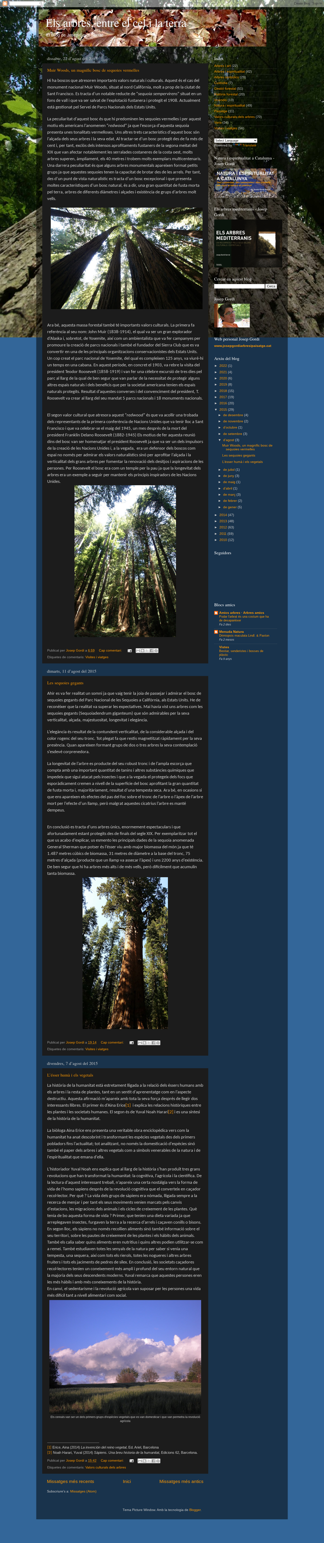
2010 (223, 540)
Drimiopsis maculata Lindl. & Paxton (244, 635)
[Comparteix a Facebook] (151, 650)
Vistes (224, 647)
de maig (229, 482)
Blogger (195, 1510)
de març (229, 494)
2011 (223, 534)
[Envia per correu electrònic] (138, 650)
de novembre (233, 421)
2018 (223, 391)
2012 (223, 527)
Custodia (220, 83)
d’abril (228, 488)
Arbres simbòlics (226, 77)
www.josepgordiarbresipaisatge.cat (242, 346)
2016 (223, 403)
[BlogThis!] (142, 650)
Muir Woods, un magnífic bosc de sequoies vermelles (93, 70)
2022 (223, 366)
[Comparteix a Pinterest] (156, 650)
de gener (230, 507)
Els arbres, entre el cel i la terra (116, 22)
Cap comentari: (111, 650)
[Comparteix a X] (147, 650)
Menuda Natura (231, 632)
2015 (223, 409)
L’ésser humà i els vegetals (70, 1075)
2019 (223, 384)
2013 (223, 521)
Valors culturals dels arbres (105, 1467)
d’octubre (230, 427)
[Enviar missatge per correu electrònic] (129, 650)
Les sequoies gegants (65, 682)
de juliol (229, 469)
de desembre (233, 415)
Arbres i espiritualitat (229, 71)
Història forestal (226, 94)
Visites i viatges (96, 657)
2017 (223, 397)
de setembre (233, 434)
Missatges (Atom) (83, 1491)
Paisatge (220, 111)
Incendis (220, 100)
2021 (223, 372)
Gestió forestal (225, 88)
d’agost (229, 440)
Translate (249, 145)
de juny (229, 476)
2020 (223, 378)
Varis (218, 122)
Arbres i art (222, 66)
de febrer (230, 501)
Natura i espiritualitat (229, 105)
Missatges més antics (181, 1481)
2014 (223, 515)
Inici (127, 1481)
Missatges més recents (70, 1481)
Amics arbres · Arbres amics (241, 613)
